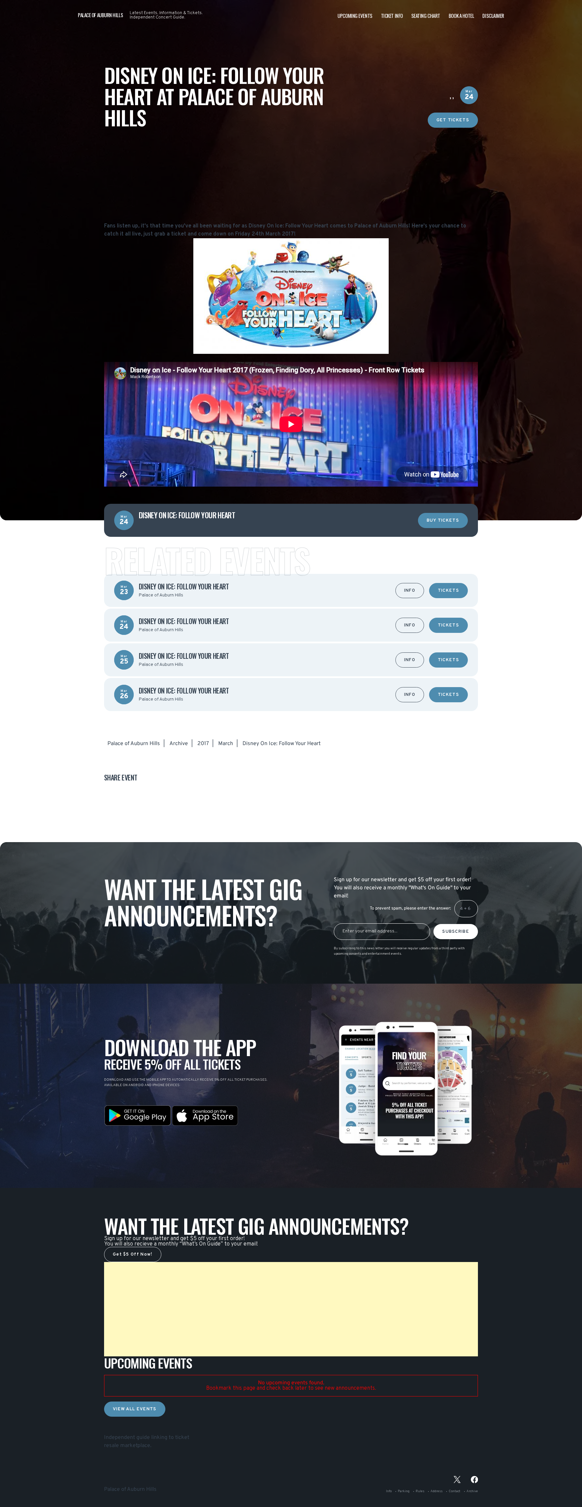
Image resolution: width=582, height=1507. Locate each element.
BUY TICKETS (443, 520)
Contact (454, 1491)
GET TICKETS (453, 120)
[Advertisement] (291, 175)
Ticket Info (392, 15)
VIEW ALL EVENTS (135, 1409)
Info (389, 1491)
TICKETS (448, 590)
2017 (203, 743)
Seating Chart (425, 15)
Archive (178, 743)
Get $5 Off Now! (133, 1254)
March (225, 743)
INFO (409, 590)
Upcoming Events (354, 15)
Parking (404, 1491)
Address (436, 1491)
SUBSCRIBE (455, 931)
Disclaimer (493, 15)
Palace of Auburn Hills (133, 743)
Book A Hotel (461, 15)
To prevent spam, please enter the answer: (410, 908)
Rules (420, 1491)
